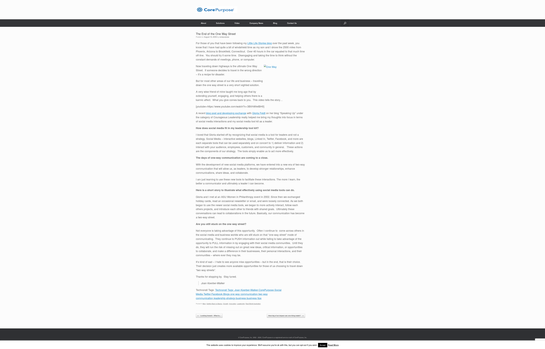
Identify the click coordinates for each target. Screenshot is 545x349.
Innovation (232, 303)
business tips (254, 298)
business (241, 298)
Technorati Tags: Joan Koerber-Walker (236, 290)
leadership (220, 298)
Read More (333, 345)
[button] (345, 23)
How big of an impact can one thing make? (286, 316)
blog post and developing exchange (226, 113)
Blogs (226, 294)
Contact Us (292, 23)
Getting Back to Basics (214, 303)
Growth (225, 303)
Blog (275, 23)
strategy (230, 298)
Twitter (207, 294)
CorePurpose (266, 290)
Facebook (217, 294)
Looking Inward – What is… (209, 316)
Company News (256, 23)
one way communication (244, 294)
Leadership (241, 303)
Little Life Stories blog (259, 43)
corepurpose (224, 37)
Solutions (220, 23)
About (203, 23)
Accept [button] (323, 345)
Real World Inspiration (253, 303)
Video (237, 23)
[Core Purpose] (216, 9)
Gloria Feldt (258, 113)
